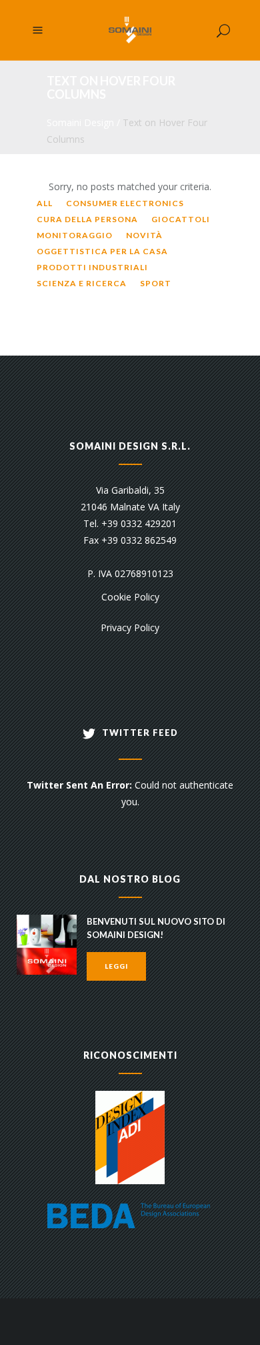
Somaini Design (80, 122)
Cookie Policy (130, 596)
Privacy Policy (130, 627)
